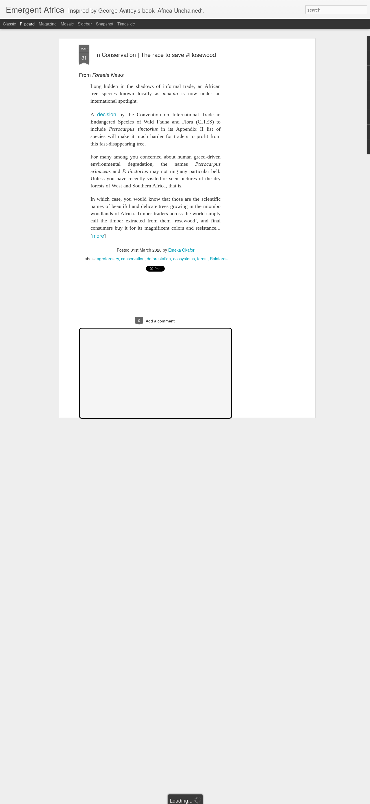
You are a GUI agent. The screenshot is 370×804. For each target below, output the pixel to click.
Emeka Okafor (181, 250)
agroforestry (108, 258)
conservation (133, 258)
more (98, 235)
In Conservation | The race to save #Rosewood (155, 54)
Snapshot (104, 24)
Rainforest (219, 258)
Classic (9, 24)
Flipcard (27, 24)
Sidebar (85, 24)
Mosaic (67, 24)
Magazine (48, 24)
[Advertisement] (264, 136)
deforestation (159, 258)
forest (202, 258)
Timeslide (126, 24)
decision (106, 114)
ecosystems (184, 258)
